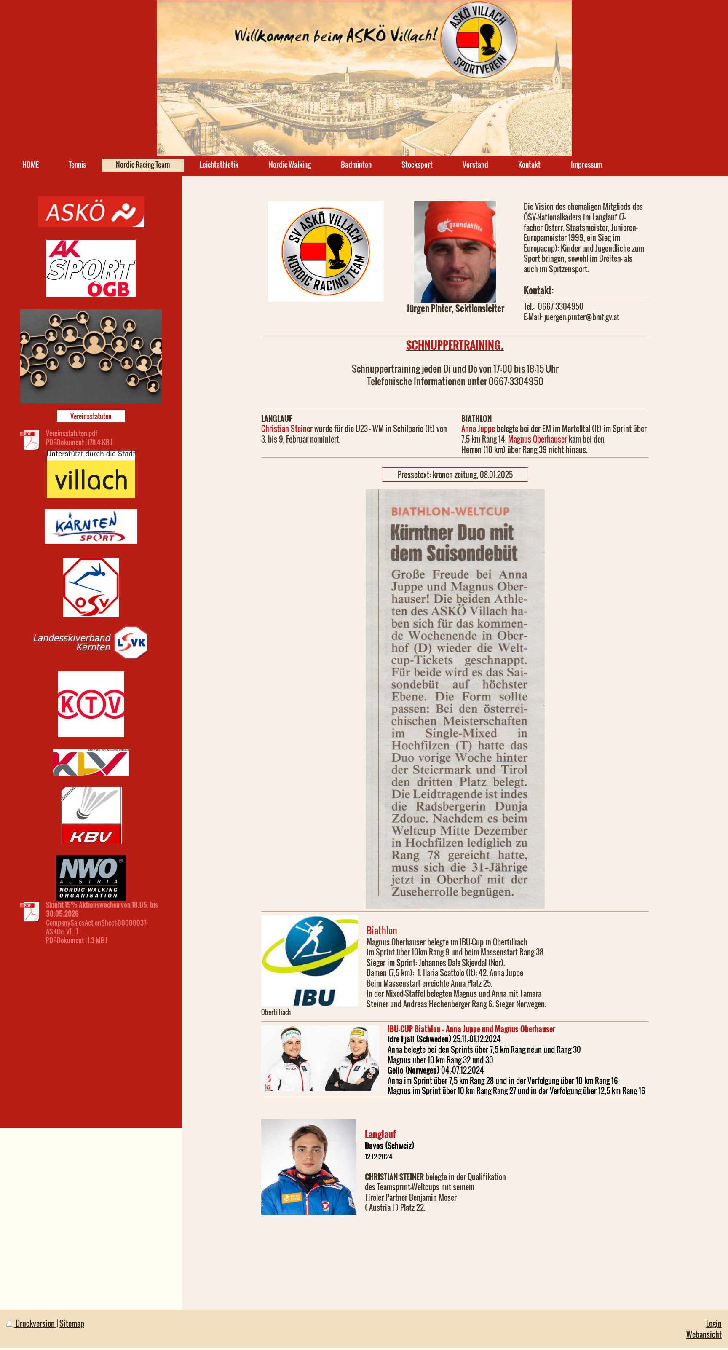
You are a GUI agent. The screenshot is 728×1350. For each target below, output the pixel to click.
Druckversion (35, 1323)
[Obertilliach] (309, 960)
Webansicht (704, 1334)
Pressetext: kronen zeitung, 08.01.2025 (455, 474)
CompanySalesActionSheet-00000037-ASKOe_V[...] (96, 927)
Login (714, 1323)
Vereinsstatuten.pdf (71, 433)
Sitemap (71, 1323)
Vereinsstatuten (91, 416)
